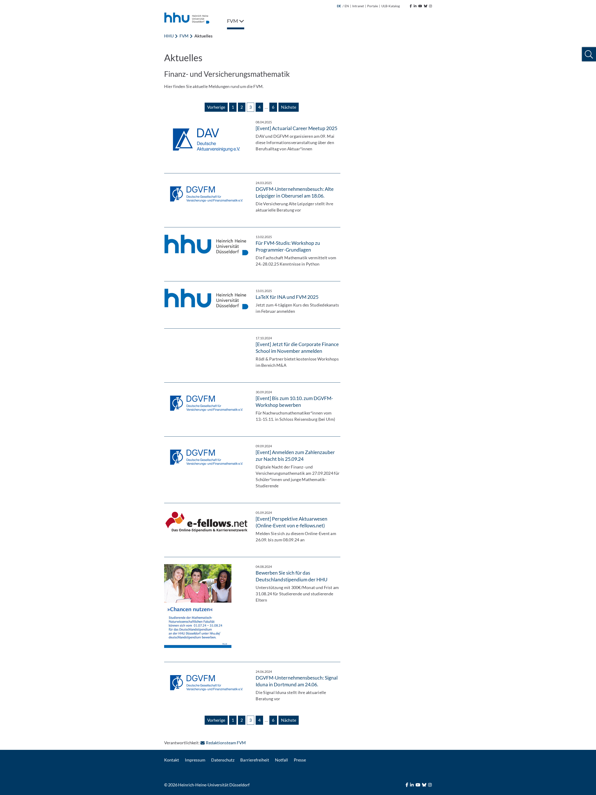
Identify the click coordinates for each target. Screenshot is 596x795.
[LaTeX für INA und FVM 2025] (206, 299)
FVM (184, 35)
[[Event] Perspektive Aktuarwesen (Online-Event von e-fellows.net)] (206, 522)
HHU (169, 35)
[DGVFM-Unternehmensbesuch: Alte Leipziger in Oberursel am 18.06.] (206, 193)
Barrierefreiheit (254, 759)
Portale (372, 6)
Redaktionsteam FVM (226, 742)
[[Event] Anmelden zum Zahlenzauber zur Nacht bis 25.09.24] (206, 457)
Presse (300, 759)
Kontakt (171, 759)
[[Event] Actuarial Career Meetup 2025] (206, 139)
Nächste (288, 107)
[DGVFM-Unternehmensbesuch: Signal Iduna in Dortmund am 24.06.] (206, 682)
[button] (589, 54)
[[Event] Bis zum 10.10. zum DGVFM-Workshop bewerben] (206, 403)
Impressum (195, 759)
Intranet (358, 6)
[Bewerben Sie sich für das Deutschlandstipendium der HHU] (206, 606)
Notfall (281, 759)
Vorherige (216, 107)
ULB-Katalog (390, 6)
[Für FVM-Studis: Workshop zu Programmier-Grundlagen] (206, 245)
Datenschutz (222, 759)
